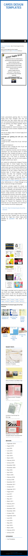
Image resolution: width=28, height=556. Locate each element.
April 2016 (9, 525)
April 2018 (9, 472)
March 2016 (10, 527)
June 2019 (9, 450)
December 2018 (11, 465)
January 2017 (10, 506)
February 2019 (11, 460)
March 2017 (10, 501)
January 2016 (10, 532)
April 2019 (9, 455)
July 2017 (9, 494)
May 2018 (9, 470)
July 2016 (9, 518)
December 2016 (11, 508)
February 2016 (11, 530)
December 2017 (11, 482)
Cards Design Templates (13, 6)
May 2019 (9, 453)
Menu (2, 41)
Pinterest (21, 299)
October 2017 (10, 487)
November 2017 (11, 484)
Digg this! (12, 301)
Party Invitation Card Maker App (14, 380)
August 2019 (10, 446)
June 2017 (9, 496)
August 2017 (10, 491)
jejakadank (7, 50)
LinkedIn (17, 301)
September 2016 (11, 515)
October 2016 (10, 513)
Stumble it (7, 301)
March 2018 (10, 475)
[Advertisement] (14, 25)
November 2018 (11, 467)
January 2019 (10, 462)
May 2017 (9, 499)
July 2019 (9, 448)
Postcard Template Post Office (14, 338)
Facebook (12, 299)
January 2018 (10, 479)
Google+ (17, 299)
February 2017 (11, 503)
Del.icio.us (22, 301)
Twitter (8, 299)
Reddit (3, 301)
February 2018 (11, 477)
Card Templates (7, 46)
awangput (16, 552)
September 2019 (11, 443)
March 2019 (10, 458)
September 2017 (11, 489)
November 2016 (11, 511)
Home (2, 46)
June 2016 (9, 520)
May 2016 (9, 523)
